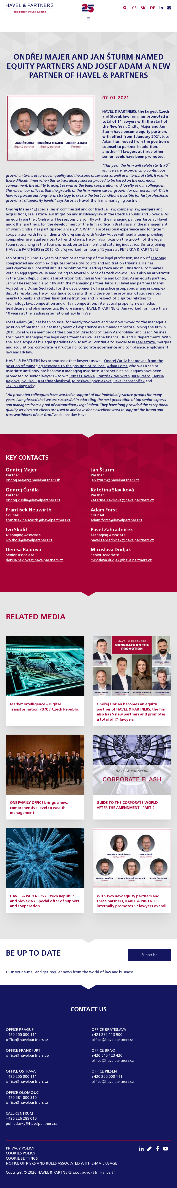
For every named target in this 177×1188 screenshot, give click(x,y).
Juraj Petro (140, 376)
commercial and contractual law (87, 209)
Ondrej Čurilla (115, 361)
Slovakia (156, 214)
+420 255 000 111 (21, 1035)
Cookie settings (22, 1158)
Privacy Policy (20, 1148)
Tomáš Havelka (82, 376)
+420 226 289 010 (21, 1118)
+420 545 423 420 (107, 1056)
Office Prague (20, 1030)
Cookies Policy (20, 1153)
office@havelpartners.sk (113, 1040)
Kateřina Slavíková (54, 381)
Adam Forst (117, 366)
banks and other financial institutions (55, 298)
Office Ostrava (21, 1071)
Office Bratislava (109, 1030)
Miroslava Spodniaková (92, 381)
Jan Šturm (102, 470)
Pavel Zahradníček (129, 381)
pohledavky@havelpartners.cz (32, 1124)
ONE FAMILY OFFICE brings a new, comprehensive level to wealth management (39, 808)
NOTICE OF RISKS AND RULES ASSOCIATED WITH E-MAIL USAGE (61, 1163)
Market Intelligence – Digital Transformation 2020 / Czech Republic (44, 707)
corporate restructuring (56, 347)
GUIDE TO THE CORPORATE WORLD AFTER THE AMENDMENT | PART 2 (127, 805)
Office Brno (103, 1051)
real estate (145, 342)
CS (134, 8)
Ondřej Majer (139, 127)
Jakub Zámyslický (20, 386)
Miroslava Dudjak (111, 550)
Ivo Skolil (28, 381)
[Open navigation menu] (88, 19)
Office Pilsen (104, 1071)
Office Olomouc (22, 1093)
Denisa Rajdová (23, 550)
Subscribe (149, 955)
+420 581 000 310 (21, 1098)
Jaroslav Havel (76, 201)
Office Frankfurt (23, 1051)
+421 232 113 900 (107, 1035)
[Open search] (125, 8)
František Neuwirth (113, 376)
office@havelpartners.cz (27, 1040)
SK (143, 8)
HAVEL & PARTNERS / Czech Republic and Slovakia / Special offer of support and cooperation (44, 901)
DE (152, 8)
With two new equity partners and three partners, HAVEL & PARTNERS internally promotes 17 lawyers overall (131, 901)
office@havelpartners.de (27, 1056)
